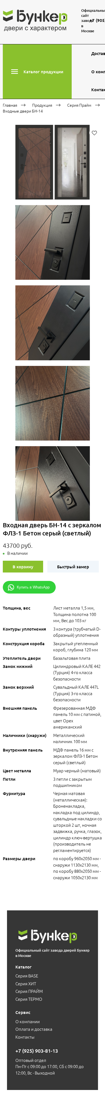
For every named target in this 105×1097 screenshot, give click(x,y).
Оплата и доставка (33, 1029)
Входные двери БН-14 (23, 110)
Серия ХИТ (25, 983)
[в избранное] (94, 133)
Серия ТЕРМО (28, 999)
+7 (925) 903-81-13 (36, 1050)
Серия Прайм (79, 104)
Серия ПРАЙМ (29, 991)
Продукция (42, 104)
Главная (10, 104)
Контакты (24, 1037)
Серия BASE (26, 976)
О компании (27, 1021)
